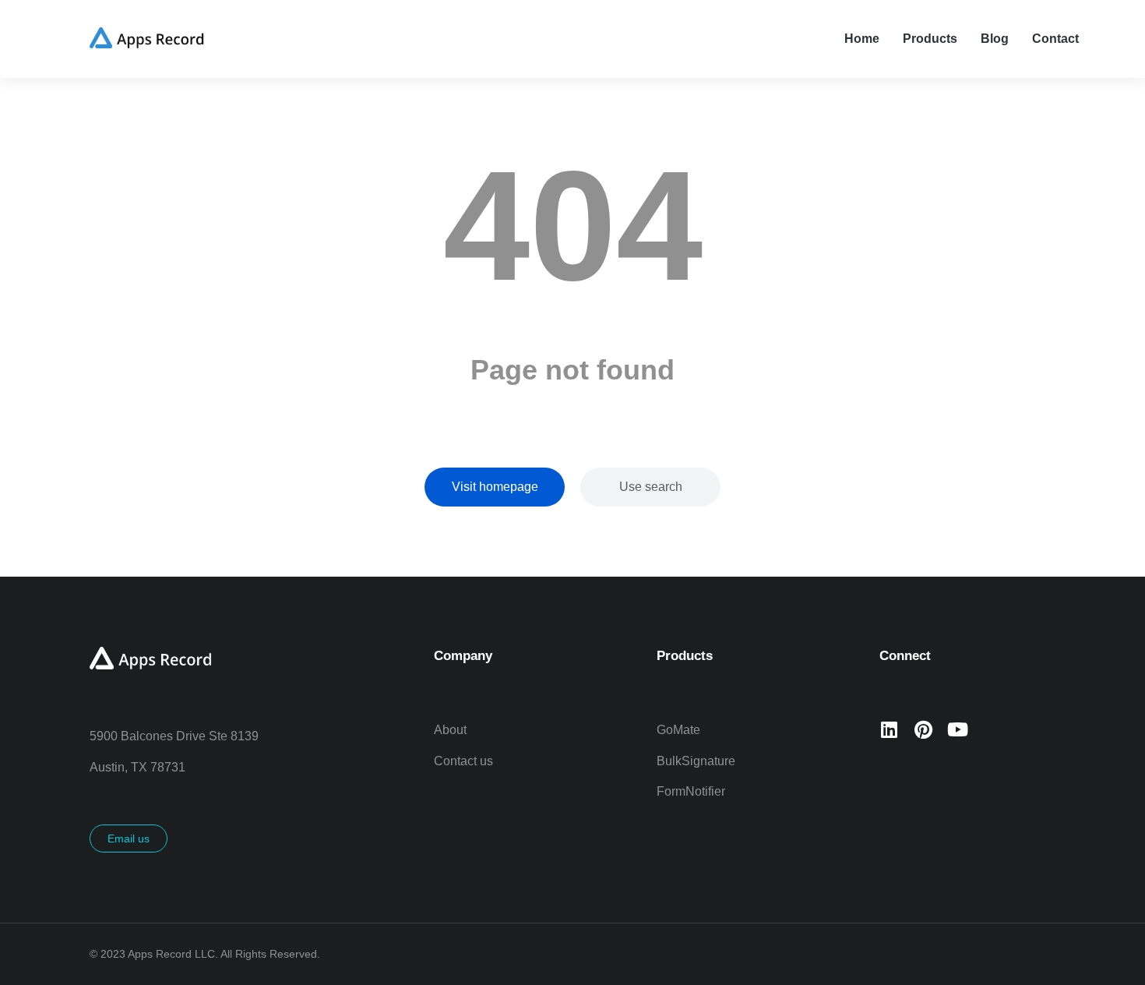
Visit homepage (495, 486)
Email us (128, 838)
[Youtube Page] (957, 729)
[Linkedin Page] (888, 729)
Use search (650, 486)
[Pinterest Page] (923, 729)
